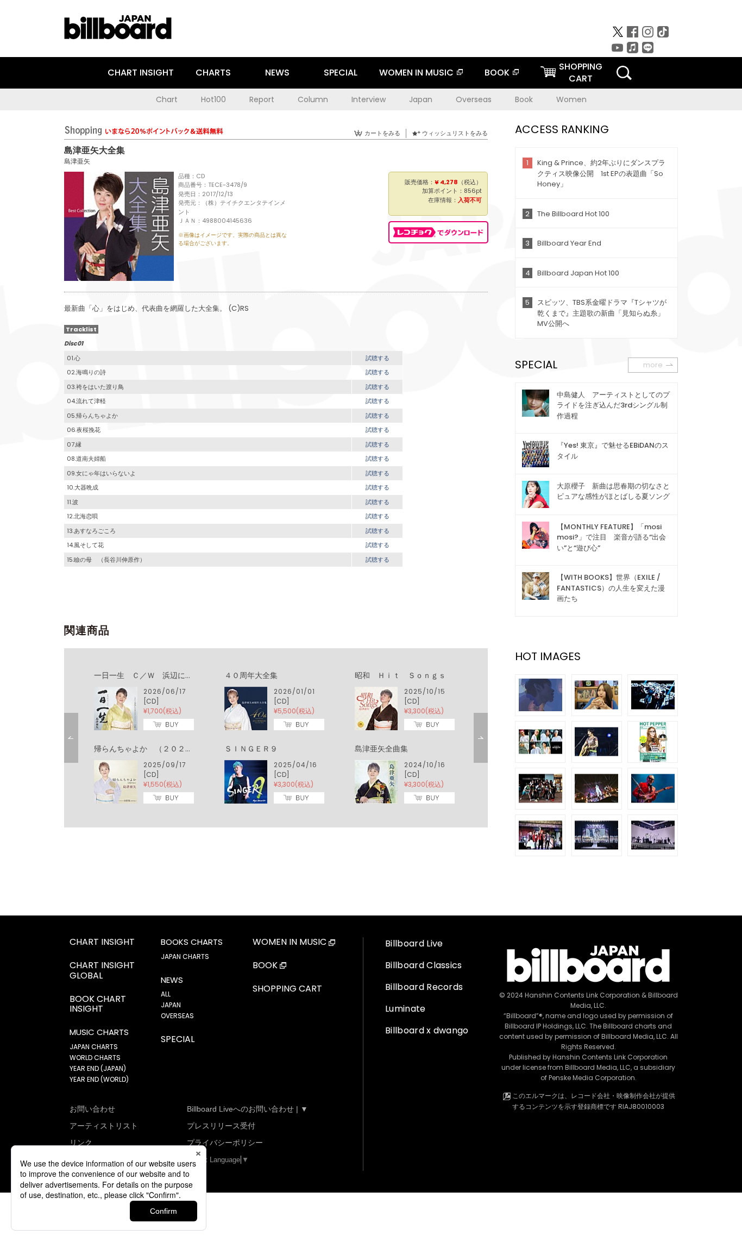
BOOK (497, 72)
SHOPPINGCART (580, 72)
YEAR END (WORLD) (99, 1079)
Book (524, 99)
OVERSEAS (177, 1015)
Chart (167, 99)
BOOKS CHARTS (192, 942)
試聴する (377, 358)
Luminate (405, 1008)
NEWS (277, 72)
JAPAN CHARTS (94, 1046)
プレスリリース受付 (221, 1125)
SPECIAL (340, 72)
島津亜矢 (77, 161)
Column (313, 99)
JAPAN (171, 1004)
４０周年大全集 (251, 675)
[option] (275, 737)
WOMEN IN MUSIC (416, 72)
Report (261, 99)
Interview (368, 99)
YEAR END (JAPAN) (98, 1068)
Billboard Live (414, 943)
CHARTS (213, 72)
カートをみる (382, 133)
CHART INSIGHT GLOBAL (102, 971)
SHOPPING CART (287, 989)
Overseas (474, 99)
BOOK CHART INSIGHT (98, 1004)
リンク (81, 1142)
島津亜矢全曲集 (381, 748)
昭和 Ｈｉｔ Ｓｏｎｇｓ (400, 675)
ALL (166, 994)
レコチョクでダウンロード (438, 232)
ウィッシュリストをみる (455, 133)
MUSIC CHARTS (99, 1032)
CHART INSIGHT (141, 72)
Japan (420, 99)
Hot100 (213, 99)
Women (571, 99)
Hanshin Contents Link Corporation (582, 995)
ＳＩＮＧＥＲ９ (251, 748)
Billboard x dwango (427, 1030)
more (653, 365)
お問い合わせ (92, 1109)
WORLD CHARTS (95, 1057)
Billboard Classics (423, 965)
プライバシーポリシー (225, 1142)
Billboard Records (424, 987)
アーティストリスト (104, 1125)
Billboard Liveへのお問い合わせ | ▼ (247, 1109)
